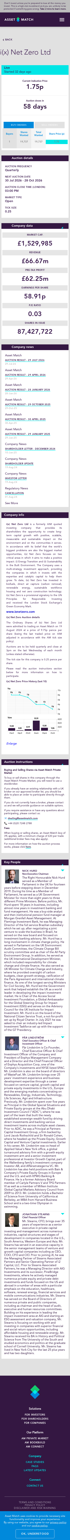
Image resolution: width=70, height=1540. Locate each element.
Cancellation (14, 493)
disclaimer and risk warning (35, 1508)
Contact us (35, 1486)
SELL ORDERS (49, 125)
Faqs (35, 1466)
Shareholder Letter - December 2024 (30, 449)
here (28, 847)
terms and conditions (35, 1502)
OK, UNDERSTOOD (35, 1534)
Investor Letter (16, 478)
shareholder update (19, 464)
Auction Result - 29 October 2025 (28, 405)
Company (35, 1456)
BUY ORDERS (18, 125)
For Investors (35, 1415)
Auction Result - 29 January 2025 (27, 434)
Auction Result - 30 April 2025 (25, 419)
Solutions (35, 1409)
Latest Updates (35, 1470)
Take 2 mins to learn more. (53, 9)
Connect (35, 1480)
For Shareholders (35, 1419)
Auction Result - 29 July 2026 (25, 360)
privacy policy (35, 1505)
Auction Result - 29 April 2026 (25, 375)
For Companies (35, 1423)
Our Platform (35, 1432)
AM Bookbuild (35, 1443)
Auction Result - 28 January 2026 (27, 390)
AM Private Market (35, 1438)
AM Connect (35, 1447)
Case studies (35, 1462)
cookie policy (40, 1526)
